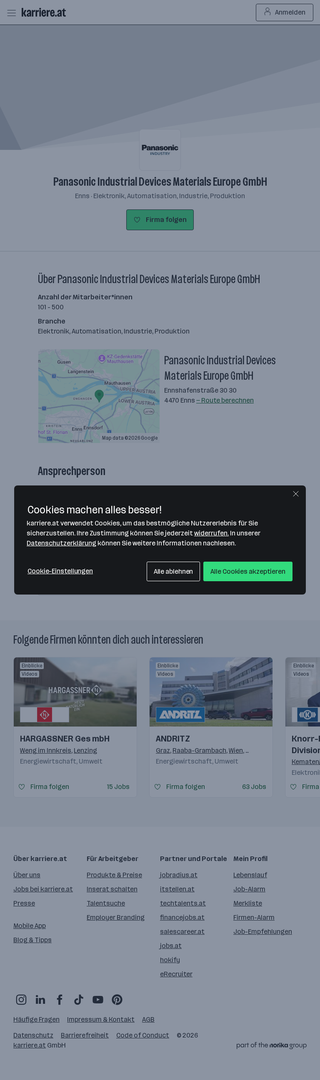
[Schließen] (296, 494)
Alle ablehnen (173, 571)
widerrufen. (211, 533)
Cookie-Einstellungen (60, 571)
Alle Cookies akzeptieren (247, 571)
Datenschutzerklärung (61, 543)
